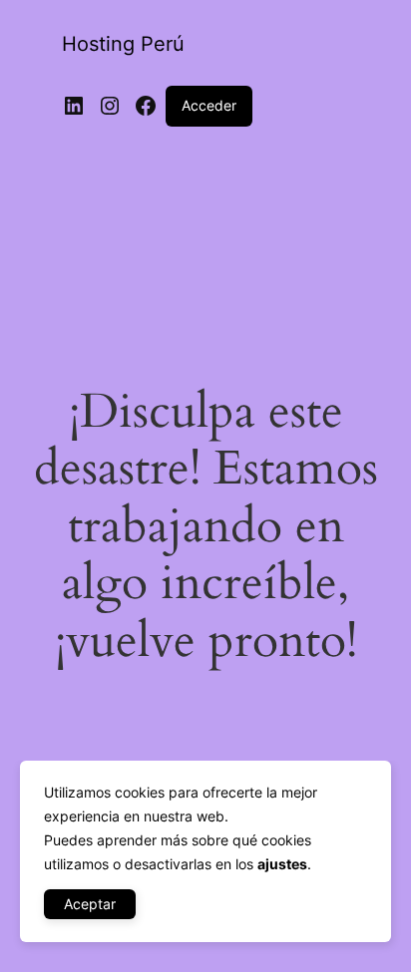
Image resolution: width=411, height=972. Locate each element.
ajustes (282, 863)
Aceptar (90, 903)
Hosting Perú (123, 44)
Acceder (209, 105)
